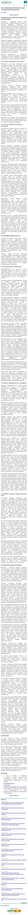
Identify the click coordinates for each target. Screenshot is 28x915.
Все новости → (24, 902)
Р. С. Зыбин (3, 12)
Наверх (16, 908)
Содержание (15, 14)
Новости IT (3, 799)
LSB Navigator (7, 785)
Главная (12, 908)
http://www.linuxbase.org (9, 783)
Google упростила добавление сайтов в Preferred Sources (13, 869)
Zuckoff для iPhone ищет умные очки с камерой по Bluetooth (13, 860)
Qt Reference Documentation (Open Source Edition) (15, 787)
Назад (11, 14)
